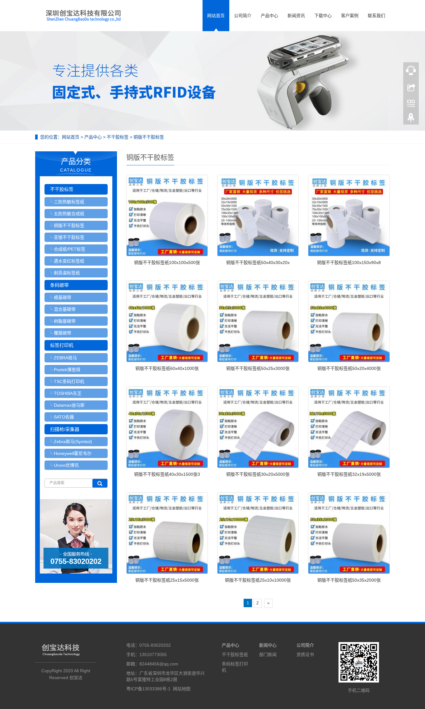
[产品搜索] (99, 483)
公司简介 (242, 15)
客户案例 (349, 15)
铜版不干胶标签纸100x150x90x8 (349, 262)
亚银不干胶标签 (69, 237)
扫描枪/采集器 (64, 429)
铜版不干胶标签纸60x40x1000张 (167, 368)
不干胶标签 (117, 137)
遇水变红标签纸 (69, 260)
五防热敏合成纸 (69, 213)
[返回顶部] (411, 119)
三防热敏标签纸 (69, 201)
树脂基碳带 (65, 321)
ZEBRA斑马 (65, 357)
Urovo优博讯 (66, 465)
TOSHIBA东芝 (68, 393)
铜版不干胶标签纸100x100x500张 (167, 262)
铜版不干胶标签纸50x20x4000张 (349, 368)
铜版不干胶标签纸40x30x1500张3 (167, 474)
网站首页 (216, 15)
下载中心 (323, 15)
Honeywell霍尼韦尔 (72, 453)
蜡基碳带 (62, 297)
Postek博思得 (67, 369)
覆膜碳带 (62, 332)
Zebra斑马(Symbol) (73, 441)
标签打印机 (61, 345)
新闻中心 (268, 645)
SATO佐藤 (64, 416)
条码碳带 (59, 285)
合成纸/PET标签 (69, 249)
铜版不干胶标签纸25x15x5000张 (167, 580)
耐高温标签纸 (67, 272)
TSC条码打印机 (69, 381)
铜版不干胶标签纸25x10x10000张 (258, 580)
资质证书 (305, 654)
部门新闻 (268, 654)
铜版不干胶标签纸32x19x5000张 (349, 474)
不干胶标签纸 (235, 654)
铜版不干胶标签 (148, 137)
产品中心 (269, 15)
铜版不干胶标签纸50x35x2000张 (349, 580)
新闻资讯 (296, 15)
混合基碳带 (65, 309)
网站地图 (181, 688)
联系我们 (376, 15)
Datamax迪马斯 (69, 405)
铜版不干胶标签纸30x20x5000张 (258, 474)
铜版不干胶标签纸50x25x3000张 (258, 368)
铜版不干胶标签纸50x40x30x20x (258, 262)
